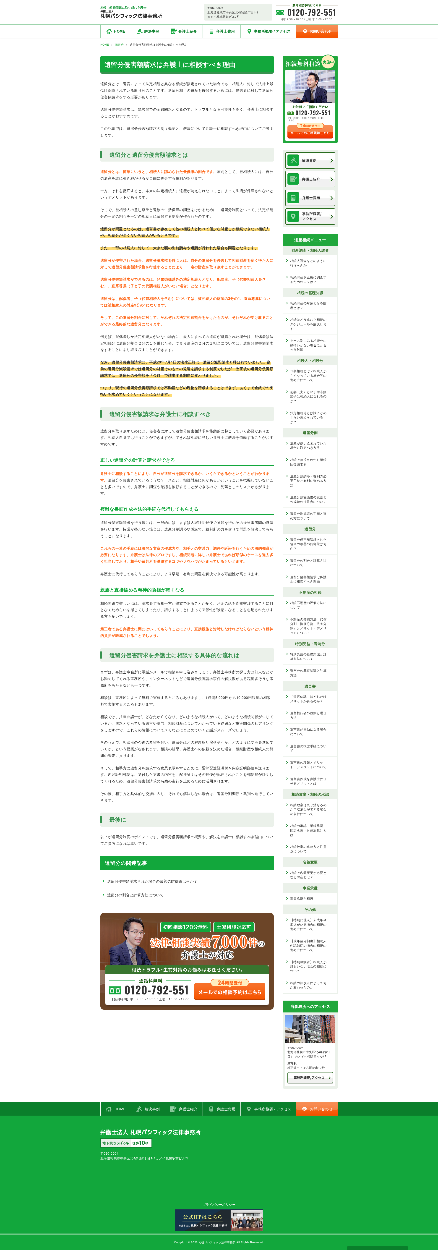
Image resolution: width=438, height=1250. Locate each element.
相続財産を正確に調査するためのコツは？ (308, 279)
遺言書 (310, 686)
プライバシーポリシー (219, 1204)
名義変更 (310, 862)
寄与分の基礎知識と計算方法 (308, 672)
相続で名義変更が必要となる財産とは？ (308, 874)
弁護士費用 (225, 31)
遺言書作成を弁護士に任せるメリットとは (308, 781)
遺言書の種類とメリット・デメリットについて (308, 764)
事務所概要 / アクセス (272, 31)
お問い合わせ (321, 31)
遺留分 (119, 44)
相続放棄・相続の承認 (310, 794)
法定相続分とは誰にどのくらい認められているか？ (308, 417)
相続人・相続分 (310, 360)
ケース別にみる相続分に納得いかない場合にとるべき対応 (308, 345)
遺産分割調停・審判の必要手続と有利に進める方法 (308, 480)
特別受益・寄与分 (310, 643)
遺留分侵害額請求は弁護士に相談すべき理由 (308, 579)
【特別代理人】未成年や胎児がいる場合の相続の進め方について (308, 924)
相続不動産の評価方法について (308, 604)
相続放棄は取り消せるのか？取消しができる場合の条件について (308, 809)
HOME (119, 31)
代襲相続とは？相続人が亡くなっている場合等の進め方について (308, 375)
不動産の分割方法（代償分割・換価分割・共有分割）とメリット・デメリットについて (308, 626)
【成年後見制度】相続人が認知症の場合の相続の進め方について (308, 945)
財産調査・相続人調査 (310, 250)
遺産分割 (310, 432)
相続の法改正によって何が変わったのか (308, 985)
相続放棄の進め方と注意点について (308, 848)
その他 (310, 909)
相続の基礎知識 (310, 292)
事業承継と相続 (301, 898)
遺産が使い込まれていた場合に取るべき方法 (308, 445)
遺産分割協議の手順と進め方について (308, 515)
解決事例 (151, 31)
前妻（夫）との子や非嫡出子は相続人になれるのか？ (308, 396)
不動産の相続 (310, 592)
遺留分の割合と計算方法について (135, 894)
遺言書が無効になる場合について (308, 731)
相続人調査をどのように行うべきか (308, 262)
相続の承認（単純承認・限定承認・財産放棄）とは (308, 830)
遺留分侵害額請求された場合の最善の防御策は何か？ (152, 881)
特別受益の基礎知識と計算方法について (308, 656)
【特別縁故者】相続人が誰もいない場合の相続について (308, 966)
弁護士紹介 (187, 31)
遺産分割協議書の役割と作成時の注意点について (308, 499)
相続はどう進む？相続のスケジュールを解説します (308, 324)
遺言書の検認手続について (308, 748)
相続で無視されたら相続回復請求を (308, 461)
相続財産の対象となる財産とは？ (308, 305)
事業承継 (310, 888)
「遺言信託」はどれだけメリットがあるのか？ (308, 698)
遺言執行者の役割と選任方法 (308, 715)
